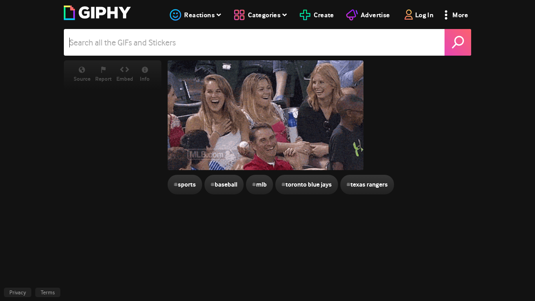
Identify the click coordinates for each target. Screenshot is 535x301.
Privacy (17, 292)
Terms (48, 292)
